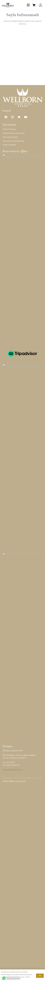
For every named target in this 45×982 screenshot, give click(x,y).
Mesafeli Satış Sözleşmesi (13, 141)
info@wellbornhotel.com (13, 769)
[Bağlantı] (8, 5)
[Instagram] (12, 117)
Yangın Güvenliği (9, 144)
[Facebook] (6, 117)
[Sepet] (34, 5)
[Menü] (28, 5)
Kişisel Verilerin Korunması (14, 133)
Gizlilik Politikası (9, 129)
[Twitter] (19, 117)
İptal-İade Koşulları (10, 137)
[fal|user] (41, 5)
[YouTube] (25, 117)
